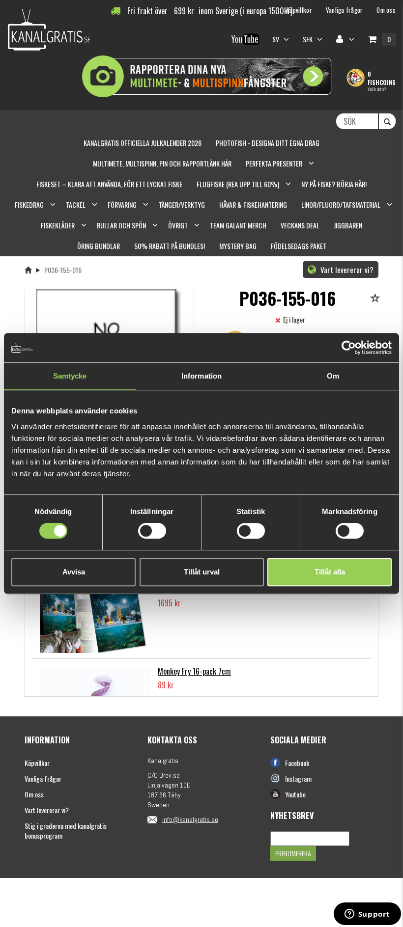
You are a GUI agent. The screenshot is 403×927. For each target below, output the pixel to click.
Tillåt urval (202, 572)
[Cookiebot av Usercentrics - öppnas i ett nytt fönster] (349, 347)
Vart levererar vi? (346, 269)
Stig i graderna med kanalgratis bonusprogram (66, 830)
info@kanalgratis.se (190, 819)
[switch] (152, 531)
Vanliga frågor (43, 778)
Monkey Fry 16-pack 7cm (194, 671)
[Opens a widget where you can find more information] (367, 914)
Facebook (297, 763)
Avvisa (73, 572)
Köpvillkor (37, 763)
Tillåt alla (330, 572)
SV (276, 39)
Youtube (295, 794)
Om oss (34, 794)
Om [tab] (333, 376)
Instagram (298, 778)
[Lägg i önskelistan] (376, 298)
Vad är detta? (377, 89)
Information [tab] (201, 376)
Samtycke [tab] (70, 376)
